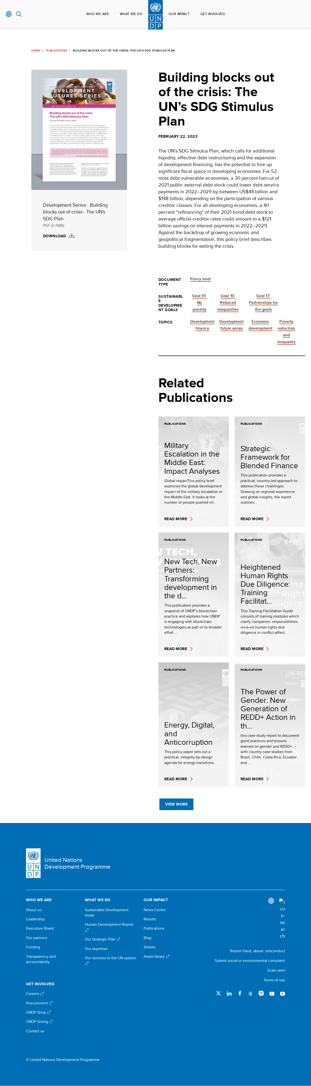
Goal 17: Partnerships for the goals (263, 302)
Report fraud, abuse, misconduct (257, 951)
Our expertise (96, 948)
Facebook (239, 993)
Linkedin (229, 993)
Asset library (154, 956)
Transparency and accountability (41, 959)
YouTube (271, 993)
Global (9, 14)
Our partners (36, 938)
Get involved (212, 13)
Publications (56, 50)
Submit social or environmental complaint (250, 960)
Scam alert (276, 970)
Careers (33, 993)
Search (19, 14)
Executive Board (40, 928)
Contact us (35, 1031)
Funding (33, 947)
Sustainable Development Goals (107, 912)
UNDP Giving (37, 1021)
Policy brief (200, 279)
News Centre (155, 910)
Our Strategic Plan (100, 939)
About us (33, 910)
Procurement (37, 1003)
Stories (149, 947)
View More (176, 804)
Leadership (35, 919)
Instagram (261, 993)
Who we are (97, 13)
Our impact (179, 13)
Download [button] (54, 236)
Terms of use (274, 980)
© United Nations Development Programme (63, 1059)
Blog (147, 938)
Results (150, 919)
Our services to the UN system (110, 958)
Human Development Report (109, 924)
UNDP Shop (36, 1012)
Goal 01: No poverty (199, 302)
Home (35, 50)
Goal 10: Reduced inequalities (228, 302)
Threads (250, 993)
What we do (131, 13)
